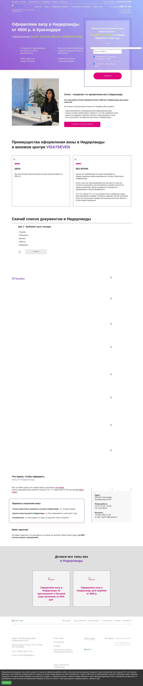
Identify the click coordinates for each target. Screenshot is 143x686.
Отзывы (55, 2)
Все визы (15, 2)
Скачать (108, 76)
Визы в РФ (98, 7)
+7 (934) (120, 6)
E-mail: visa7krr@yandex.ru (23, 655)
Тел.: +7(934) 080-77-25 (22, 651)
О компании (45, 2)
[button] (110, 489)
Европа (38, 7)
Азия (46, 7)
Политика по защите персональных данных (63, 651)
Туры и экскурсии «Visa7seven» (61, 666)
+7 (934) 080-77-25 (122, 645)
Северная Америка (60, 7)
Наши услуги (93, 621)
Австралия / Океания (81, 7)
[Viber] (113, 10)
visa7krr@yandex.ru (125, 12)
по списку (60, 487)
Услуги (23, 2)
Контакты (63, 2)
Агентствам (58, 638)
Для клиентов (34, 2)
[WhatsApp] (116, 10)
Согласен (6, 682)
